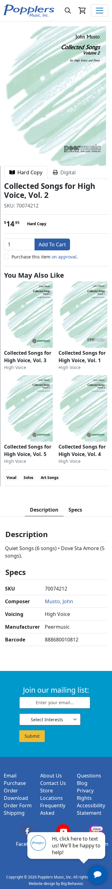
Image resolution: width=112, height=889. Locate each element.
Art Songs (49, 477)
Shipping (14, 812)
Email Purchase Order (15, 783)
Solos (28, 477)
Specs (75, 509)
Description (44, 509)
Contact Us (53, 783)
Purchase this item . (45, 257)
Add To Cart (52, 244)
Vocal (11, 477)
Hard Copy (28, 172)
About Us (51, 775)
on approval (64, 257)
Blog (82, 783)
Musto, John (59, 601)
